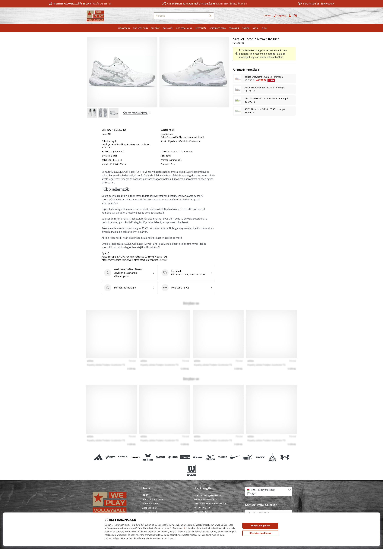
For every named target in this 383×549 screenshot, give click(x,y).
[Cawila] (123, 457)
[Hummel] (160, 457)
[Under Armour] (285, 457)
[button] (205, 16)
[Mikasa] (198, 457)
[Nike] (235, 457)
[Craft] (135, 457)
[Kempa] (185, 457)
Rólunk (268, 16)
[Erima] (148, 457)
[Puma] (247, 457)
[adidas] (98, 457)
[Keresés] (210, 16)
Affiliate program (150, 503)
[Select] (272, 457)
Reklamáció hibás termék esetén (210, 503)
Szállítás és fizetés (203, 511)
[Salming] (260, 457)
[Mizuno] (210, 457)
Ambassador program (153, 499)
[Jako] (173, 457)
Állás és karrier (149, 508)
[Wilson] (191, 470)
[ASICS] (110, 457)
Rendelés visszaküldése (205, 499)
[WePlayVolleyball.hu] (114, 502)
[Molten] (222, 457)
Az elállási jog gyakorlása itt (207, 495)
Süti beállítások (149, 512)
